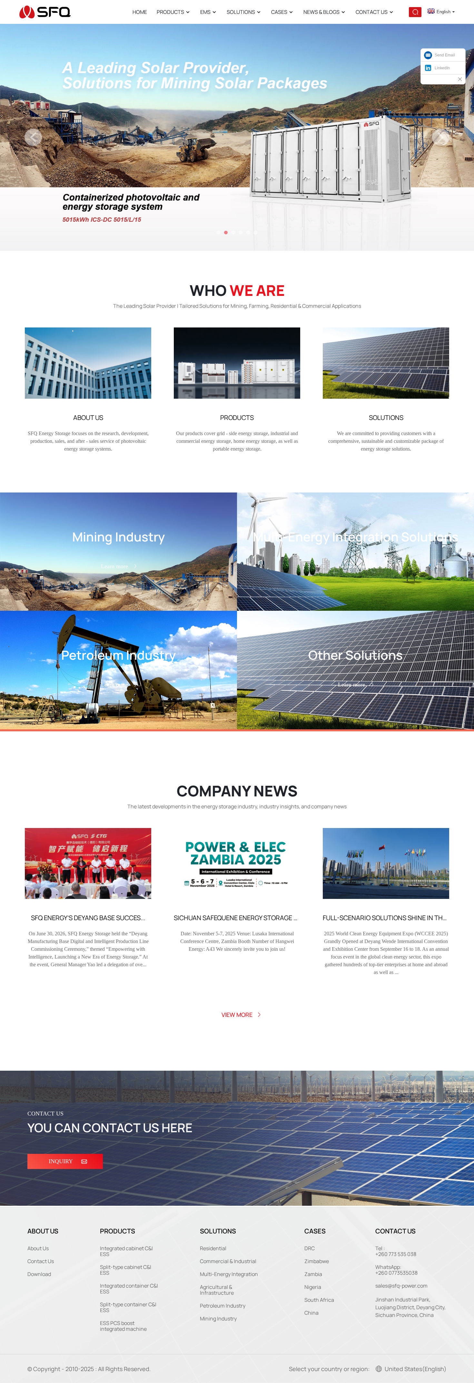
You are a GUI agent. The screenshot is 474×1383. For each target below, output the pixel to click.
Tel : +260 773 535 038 (395, 1251)
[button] (33, 137)
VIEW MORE (237, 1014)
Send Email (445, 55)
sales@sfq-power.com (401, 1286)
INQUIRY (61, 1161)
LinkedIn (442, 68)
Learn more (114, 566)
